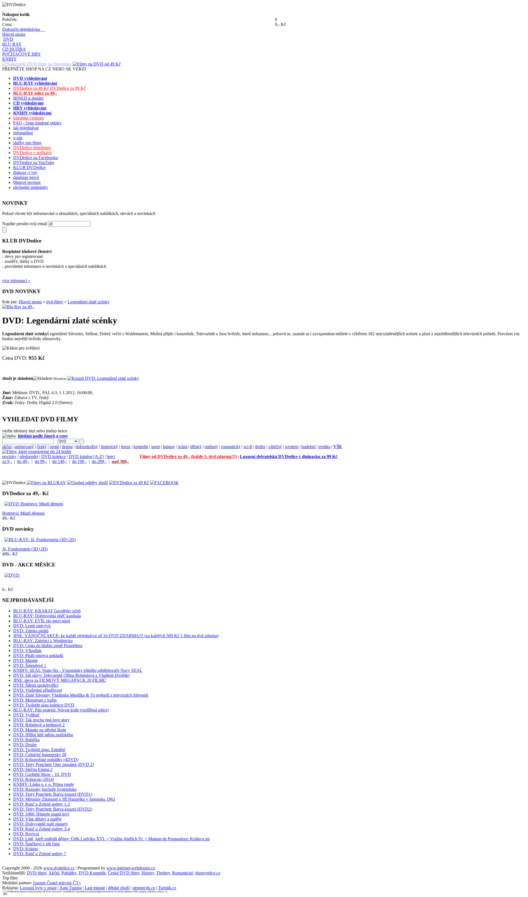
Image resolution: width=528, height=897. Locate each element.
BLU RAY (12, 44)
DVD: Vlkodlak (27, 650)
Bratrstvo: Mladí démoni (23, 513)
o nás (17, 137)
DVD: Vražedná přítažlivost (37, 690)
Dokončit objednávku (23, 29)
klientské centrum (28, 118)
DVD (8, 39)
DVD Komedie (92, 873)
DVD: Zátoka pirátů (30, 630)
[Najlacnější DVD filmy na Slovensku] (37, 64)
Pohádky (68, 873)
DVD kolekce (53, 456)
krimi (182, 446)
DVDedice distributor (32, 147)
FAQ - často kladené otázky (37, 123)
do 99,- (41, 461)
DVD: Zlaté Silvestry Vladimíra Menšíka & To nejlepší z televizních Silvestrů (80, 695)
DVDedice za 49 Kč (31, 88)
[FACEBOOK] (164, 482)
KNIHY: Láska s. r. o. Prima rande (43, 784)
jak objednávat (25, 128)
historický (109, 446)
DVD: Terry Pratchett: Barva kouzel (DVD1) (52, 794)
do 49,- (23, 461)
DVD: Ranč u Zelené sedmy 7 (39, 853)
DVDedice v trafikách (32, 152)
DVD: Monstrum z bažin (35, 700)
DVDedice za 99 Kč (68, 88)
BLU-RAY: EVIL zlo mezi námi (41, 620)
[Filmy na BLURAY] (46, 482)
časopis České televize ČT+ (57, 882)
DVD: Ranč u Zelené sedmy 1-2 (41, 804)
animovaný (24, 446)
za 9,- (7, 461)
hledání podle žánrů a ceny (43, 435)
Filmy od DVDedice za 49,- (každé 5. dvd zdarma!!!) (188, 456)
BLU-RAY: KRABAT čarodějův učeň (47, 611)
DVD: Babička (26, 739)
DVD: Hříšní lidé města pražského (43, 734)
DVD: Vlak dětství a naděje (37, 819)
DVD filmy (36, 873)
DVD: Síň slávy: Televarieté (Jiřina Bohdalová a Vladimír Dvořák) (71, 675)
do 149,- (59, 461)
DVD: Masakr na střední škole (39, 729)
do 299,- (99, 461)
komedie (140, 446)
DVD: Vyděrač (26, 715)
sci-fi (248, 446)
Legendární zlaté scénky (89, 301)
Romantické (182, 873)
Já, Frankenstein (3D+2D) (25, 549)
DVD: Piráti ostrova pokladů (38, 655)
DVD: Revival (26, 833)
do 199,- (79, 461)
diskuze (25, 172)
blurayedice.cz (207, 873)
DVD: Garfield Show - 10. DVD (42, 774)
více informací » (16, 280)
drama (67, 446)
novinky (9, 456)
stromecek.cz (144, 887)
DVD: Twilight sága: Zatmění (39, 749)
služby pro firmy (27, 142)
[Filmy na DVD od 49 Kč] (97, 64)
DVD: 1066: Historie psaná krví (41, 814)
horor (125, 446)
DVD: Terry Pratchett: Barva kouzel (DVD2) (52, 809)
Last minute (95, 887)
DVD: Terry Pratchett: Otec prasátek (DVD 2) (53, 764)
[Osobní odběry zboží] (87, 482)
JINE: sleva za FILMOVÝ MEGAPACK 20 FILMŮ (59, 680)
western (291, 446)
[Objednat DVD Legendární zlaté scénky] (103, 378)
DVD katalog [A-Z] (86, 456)
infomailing (23, 132)
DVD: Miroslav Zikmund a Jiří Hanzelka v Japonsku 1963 (64, 799)
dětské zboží (119, 887)
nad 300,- (120, 461)
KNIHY (9, 59)
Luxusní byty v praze (38, 887)
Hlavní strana (13, 34)
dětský (196, 446)
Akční (53, 873)
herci (111, 456)
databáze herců (26, 177)
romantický (231, 446)
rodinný (211, 446)
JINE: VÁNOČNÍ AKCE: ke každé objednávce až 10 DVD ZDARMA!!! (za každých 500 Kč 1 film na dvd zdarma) (116, 635)
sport (155, 446)
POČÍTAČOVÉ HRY (21, 54)
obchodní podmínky (30, 187)
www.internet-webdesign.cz (130, 868)
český (42, 446)
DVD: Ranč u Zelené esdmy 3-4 (41, 829)
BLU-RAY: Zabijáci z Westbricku (43, 640)
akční (7, 446)
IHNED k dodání (28, 98)
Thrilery (163, 873)
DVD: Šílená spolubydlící (35, 685)
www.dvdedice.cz (59, 868)
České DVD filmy (123, 873)
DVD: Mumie (25, 660)
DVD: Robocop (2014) (33, 779)
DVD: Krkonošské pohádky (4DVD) (45, 759)
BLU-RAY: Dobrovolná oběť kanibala (47, 616)
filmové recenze (27, 182)
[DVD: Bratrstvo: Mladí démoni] (33, 503)
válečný (275, 446)
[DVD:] (12, 575)
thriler (260, 446)
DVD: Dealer (25, 744)
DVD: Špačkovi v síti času (36, 843)
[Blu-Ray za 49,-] (18, 306)
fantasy (169, 446)
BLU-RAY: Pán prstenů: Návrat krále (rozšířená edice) (61, 710)
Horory (148, 873)
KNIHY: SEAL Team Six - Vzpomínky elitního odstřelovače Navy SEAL (77, 670)
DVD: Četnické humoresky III (39, 754)
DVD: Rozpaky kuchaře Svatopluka (44, 789)
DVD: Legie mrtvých (32, 625)
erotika (324, 446)
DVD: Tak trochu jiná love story (41, 720)
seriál (54, 446)
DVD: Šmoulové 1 (29, 665)
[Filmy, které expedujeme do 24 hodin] (36, 451)
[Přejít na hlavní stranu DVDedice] (2, 9)
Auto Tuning (70, 887)
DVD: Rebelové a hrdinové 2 (39, 724)
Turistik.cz (167, 887)
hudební (308, 446)
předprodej (29, 456)
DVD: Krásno (25, 848)
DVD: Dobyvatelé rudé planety (40, 824)
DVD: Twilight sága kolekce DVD (43, 705)
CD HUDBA (14, 49)
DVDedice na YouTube (33, 162)
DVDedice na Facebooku (35, 157)
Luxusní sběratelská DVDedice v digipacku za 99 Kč (288, 456)
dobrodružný (87, 446)
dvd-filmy (54, 301)
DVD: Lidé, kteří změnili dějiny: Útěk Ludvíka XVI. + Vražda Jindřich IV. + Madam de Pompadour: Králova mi (111, 838)
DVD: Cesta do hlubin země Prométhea (47, 645)
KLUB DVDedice (29, 167)
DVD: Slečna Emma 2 (33, 769)
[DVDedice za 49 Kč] (129, 482)
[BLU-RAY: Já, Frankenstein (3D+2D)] (40, 539)
